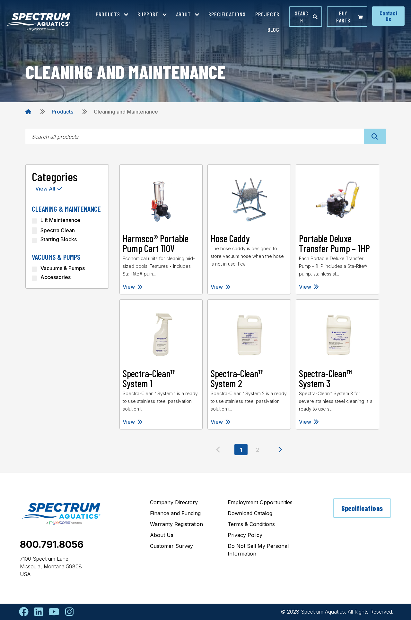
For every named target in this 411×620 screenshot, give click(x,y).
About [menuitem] (183, 14)
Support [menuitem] (147, 14)
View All (45, 188)
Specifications (362, 508)
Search (301, 16)
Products (62, 111)
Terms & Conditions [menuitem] (251, 524)
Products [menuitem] (108, 14)
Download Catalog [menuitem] (250, 513)
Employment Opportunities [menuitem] (260, 502)
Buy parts (343, 16)
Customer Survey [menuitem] (171, 546)
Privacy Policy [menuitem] (245, 535)
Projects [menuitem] (267, 14)
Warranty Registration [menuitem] (176, 524)
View (129, 287)
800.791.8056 (51, 544)
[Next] (280, 449)
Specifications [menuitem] (227, 14)
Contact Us (389, 16)
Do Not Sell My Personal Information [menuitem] (258, 550)
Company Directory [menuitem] (174, 502)
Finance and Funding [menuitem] (175, 513)
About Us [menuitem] (161, 535)
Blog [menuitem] (273, 29)
